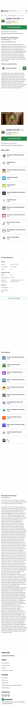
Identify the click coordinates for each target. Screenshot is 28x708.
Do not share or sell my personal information (12, 685)
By (10, 21)
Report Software (15, 298)
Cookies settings (5, 687)
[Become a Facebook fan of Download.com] (3, 695)
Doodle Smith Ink (6, 497)
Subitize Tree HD (15, 19)
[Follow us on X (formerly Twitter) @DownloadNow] (6, 695)
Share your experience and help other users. (12, 33)
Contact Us (4, 668)
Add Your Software (6, 665)
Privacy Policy (5, 678)
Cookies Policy (5, 682)
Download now (15, 27)
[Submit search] (10, 11)
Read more (14, 41)
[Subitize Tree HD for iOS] (3, 21)
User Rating (9, 22)
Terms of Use (5, 680)
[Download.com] (4, 11)
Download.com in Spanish (7, 670)
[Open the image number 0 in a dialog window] (12, 118)
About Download (5, 663)
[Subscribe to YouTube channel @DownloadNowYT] (8, 695)
